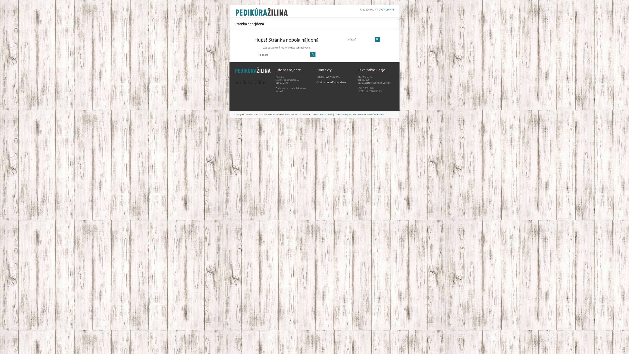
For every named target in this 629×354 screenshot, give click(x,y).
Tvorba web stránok (322, 114)
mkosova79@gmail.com (334, 82)
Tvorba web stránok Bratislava (368, 114)
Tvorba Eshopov (342, 114)
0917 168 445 (387, 9)
